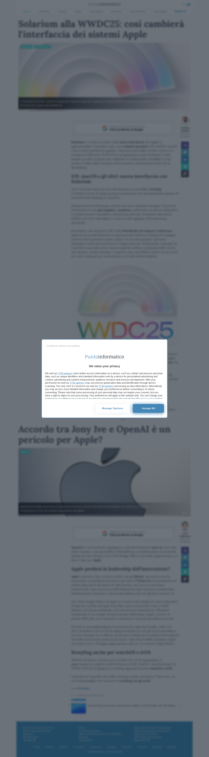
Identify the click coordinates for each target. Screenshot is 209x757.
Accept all (148, 408)
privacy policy (147, 398)
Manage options (112, 408)
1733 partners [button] (65, 373)
